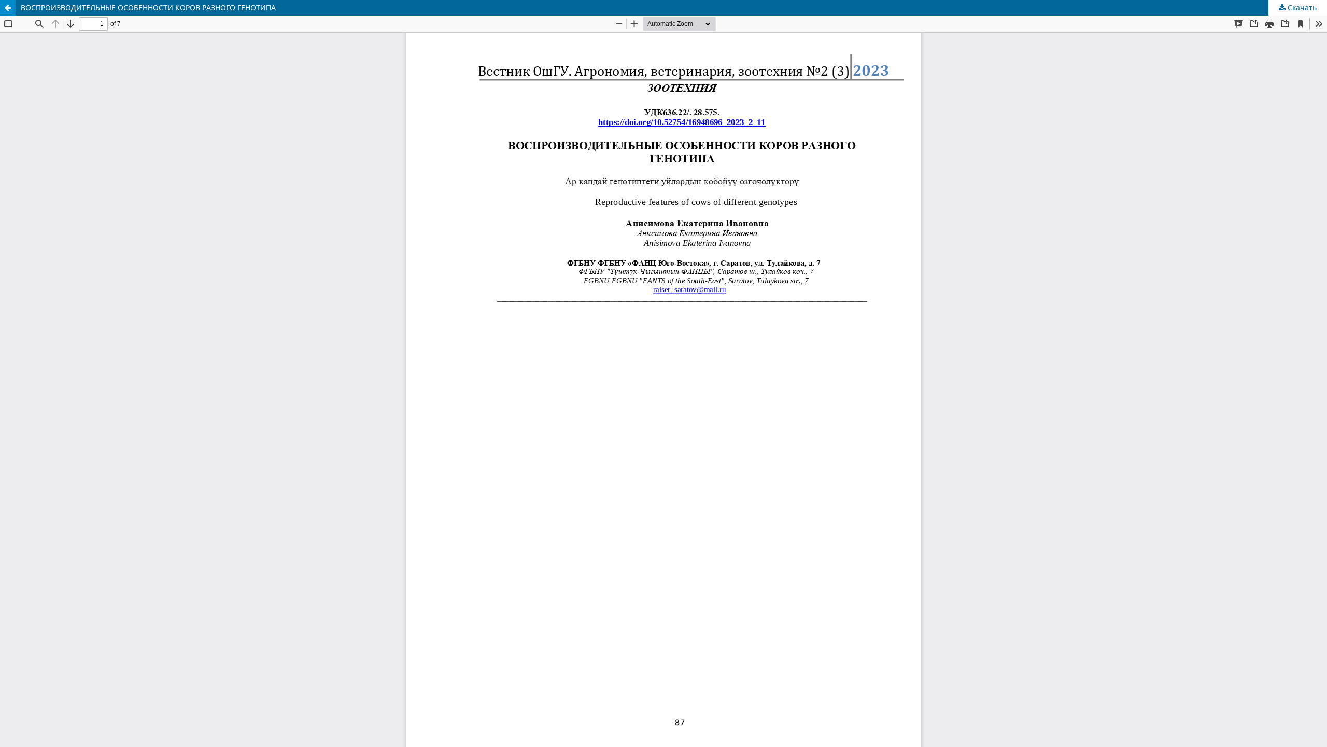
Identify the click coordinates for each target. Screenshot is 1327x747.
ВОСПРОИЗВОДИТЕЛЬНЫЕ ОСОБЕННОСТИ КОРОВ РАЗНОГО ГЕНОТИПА (148, 7)
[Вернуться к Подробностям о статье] (8, 8)
